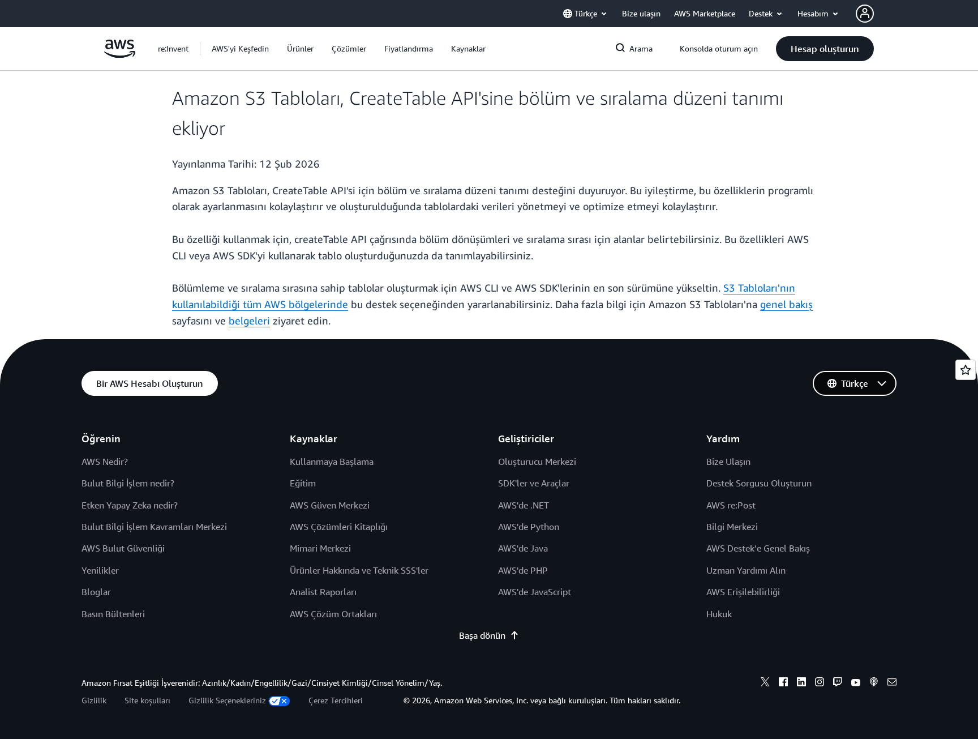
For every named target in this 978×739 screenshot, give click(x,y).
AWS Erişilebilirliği (743, 591)
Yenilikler (100, 570)
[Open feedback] (965, 370)
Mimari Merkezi (320, 548)
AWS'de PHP (523, 570)
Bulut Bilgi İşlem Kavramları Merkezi (154, 526)
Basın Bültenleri (113, 614)
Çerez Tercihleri (335, 700)
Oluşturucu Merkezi (537, 461)
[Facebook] (783, 683)
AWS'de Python (528, 526)
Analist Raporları (323, 591)
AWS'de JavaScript (534, 591)
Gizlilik (94, 700)
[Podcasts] (873, 683)
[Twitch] (837, 683)
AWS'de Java (523, 548)
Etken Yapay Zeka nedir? (130, 505)
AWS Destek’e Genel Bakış (758, 548)
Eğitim (303, 483)
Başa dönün (482, 635)
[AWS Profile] (865, 14)
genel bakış (786, 304)
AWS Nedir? (105, 461)
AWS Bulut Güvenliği (123, 548)
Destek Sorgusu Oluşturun (759, 483)
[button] (240, 49)
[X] (765, 683)
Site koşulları (147, 700)
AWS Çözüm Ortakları (333, 614)
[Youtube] (855, 683)
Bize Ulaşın (728, 461)
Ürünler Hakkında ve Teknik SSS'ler (359, 570)
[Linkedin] (801, 683)
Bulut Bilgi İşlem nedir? (128, 483)
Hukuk (719, 614)
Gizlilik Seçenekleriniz (227, 700)
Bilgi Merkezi (732, 526)
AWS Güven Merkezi (330, 505)
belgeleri (249, 320)
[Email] (891, 683)
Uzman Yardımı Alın (746, 570)
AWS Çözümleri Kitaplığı (339, 526)
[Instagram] (819, 683)
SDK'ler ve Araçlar (533, 483)
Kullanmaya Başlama (332, 461)
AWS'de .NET (523, 505)
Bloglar (96, 591)
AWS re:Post (731, 505)
